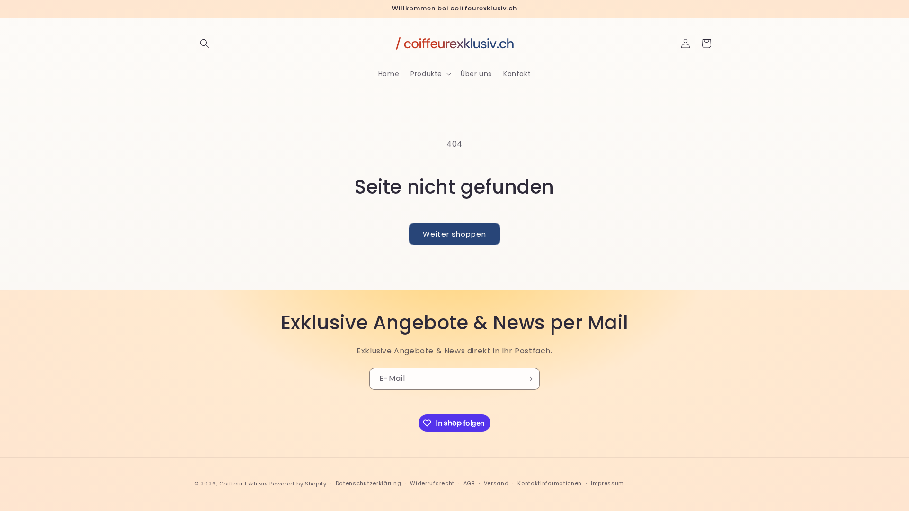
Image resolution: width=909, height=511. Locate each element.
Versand (496, 483)
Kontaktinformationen (549, 483)
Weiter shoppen (454, 234)
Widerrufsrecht (432, 483)
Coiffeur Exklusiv (243, 483)
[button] (204, 43)
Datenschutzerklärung (368, 483)
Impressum (607, 483)
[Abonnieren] (528, 379)
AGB (469, 483)
